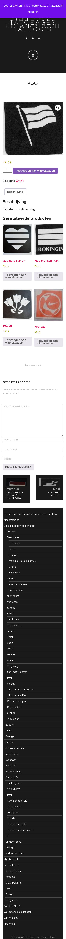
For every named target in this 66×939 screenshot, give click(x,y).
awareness (13, 601)
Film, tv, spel (14, 625)
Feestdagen (13, 537)
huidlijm (9, 724)
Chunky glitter (13, 783)
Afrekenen (9, 923)
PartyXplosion (13, 771)
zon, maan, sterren (17, 672)
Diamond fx (11, 777)
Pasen (12, 549)
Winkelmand (11, 917)
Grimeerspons (13, 841)
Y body (11, 683)
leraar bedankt (13, 882)
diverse (11, 607)
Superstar (10, 759)
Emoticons (13, 619)
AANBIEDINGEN (12, 906)
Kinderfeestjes (11, 520)
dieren (10, 578)
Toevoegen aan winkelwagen (35, 170)
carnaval (13, 555)
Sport (10, 643)
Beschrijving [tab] (15, 191)
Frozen (9, 894)
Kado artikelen (11, 865)
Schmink (8, 742)
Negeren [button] (33, 11)
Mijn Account (11, 859)
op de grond (16, 590)
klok (7, 888)
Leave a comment (33, 365)
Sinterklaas (14, 543)
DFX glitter (13, 719)
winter (10, 660)
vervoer (11, 654)
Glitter (8, 678)
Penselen (10, 765)
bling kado (11, 900)
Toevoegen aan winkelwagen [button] (15, 276)
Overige (9, 736)
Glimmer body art (17, 701)
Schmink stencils (14, 748)
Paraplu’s (10, 876)
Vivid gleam (13, 789)
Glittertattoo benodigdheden (19, 525)
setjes (8, 730)
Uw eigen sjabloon (14, 853)
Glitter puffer (14, 707)
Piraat (10, 637)
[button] (58, 108)
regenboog (11, 754)
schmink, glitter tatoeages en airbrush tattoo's (33, 22)
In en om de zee (18, 584)
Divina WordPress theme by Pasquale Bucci (33, 937)
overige (11, 713)
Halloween (14, 572)
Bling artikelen (13, 871)
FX (6, 836)
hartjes (10, 631)
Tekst (10, 648)
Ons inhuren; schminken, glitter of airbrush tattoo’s (31, 514)
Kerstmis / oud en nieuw (22, 560)
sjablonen (10, 531)
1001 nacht (13, 596)
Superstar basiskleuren (21, 689)
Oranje (20, 180)
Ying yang (12, 666)
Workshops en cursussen (18, 912)
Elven (10, 613)
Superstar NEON (17, 695)
